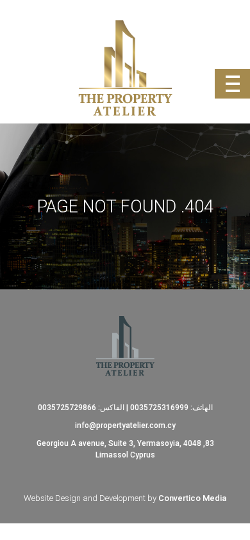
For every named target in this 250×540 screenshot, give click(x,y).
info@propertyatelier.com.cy (125, 425)
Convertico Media (192, 498)
